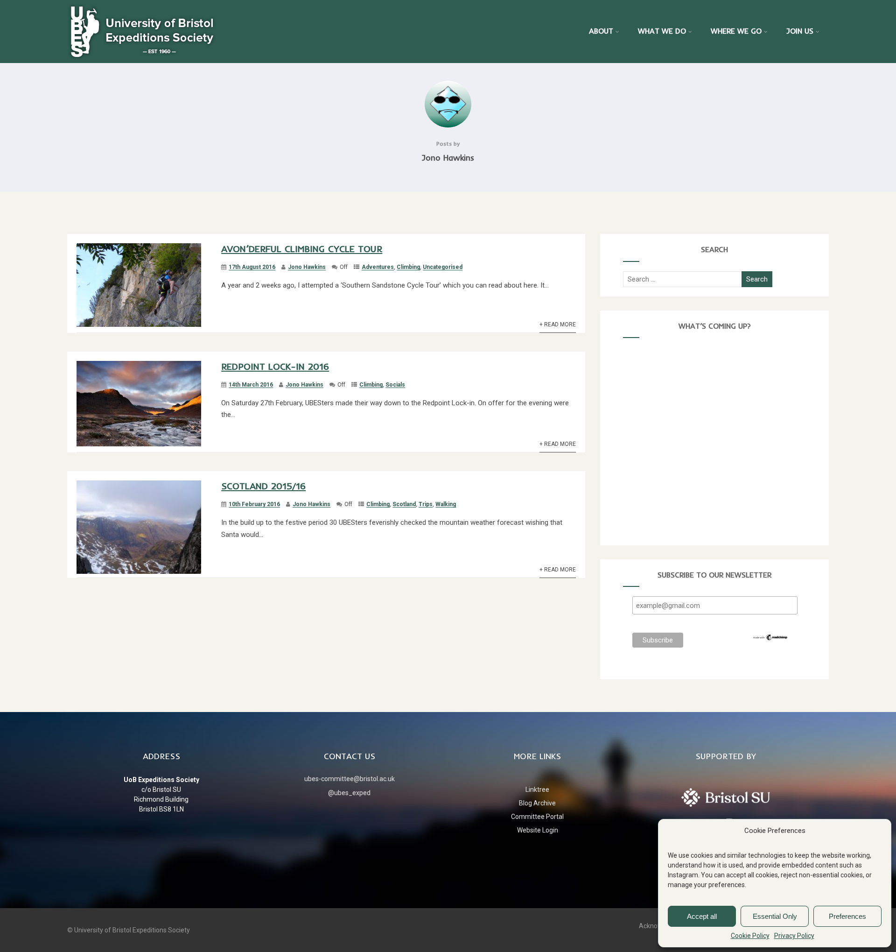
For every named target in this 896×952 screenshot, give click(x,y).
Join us (799, 30)
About (601, 30)
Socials (395, 384)
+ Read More (557, 324)
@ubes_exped (349, 793)
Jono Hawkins (307, 267)
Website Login (537, 830)
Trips (426, 504)
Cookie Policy (750, 935)
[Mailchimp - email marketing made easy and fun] (770, 638)
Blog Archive (537, 803)
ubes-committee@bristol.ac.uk (349, 779)
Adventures (378, 267)
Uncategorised (442, 267)
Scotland (404, 504)
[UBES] (142, 30)
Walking (445, 504)
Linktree (537, 789)
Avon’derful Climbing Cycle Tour (301, 248)
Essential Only (775, 916)
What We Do (662, 30)
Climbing (408, 267)
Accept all (702, 916)
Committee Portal (537, 816)
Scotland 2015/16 (263, 486)
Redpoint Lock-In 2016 (275, 366)
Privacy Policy (794, 935)
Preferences (847, 916)
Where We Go (736, 30)
